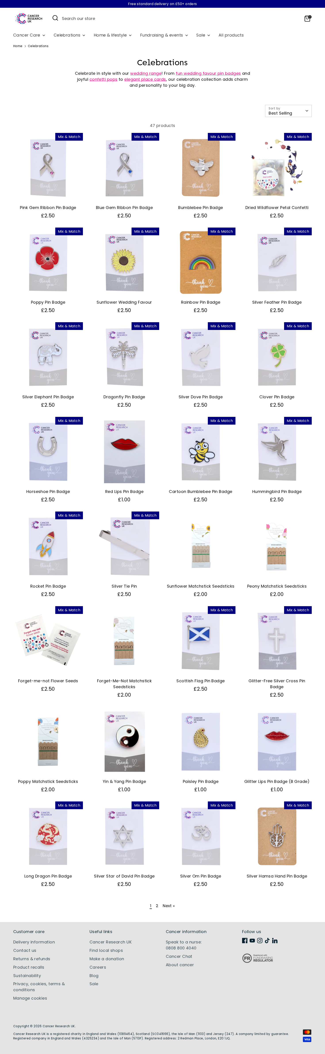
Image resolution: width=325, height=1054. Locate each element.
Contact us (24, 950)
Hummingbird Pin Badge (277, 491)
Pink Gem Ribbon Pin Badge (48, 207)
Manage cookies (30, 998)
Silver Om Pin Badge (200, 876)
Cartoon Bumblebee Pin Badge (200, 491)
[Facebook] (244, 940)
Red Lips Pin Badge (124, 491)
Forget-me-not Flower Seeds (48, 681)
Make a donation (107, 959)
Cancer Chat (179, 956)
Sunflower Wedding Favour (124, 302)
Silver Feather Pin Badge (277, 302)
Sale (201, 35)
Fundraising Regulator (257, 961)
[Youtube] (252, 940)
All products (231, 35)
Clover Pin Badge (276, 397)
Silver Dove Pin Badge (201, 397)
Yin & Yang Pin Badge (124, 781)
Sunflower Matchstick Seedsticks (201, 586)
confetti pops (104, 79)
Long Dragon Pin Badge (48, 876)
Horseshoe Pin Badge (48, 491)
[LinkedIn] (274, 940)
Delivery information (34, 942)
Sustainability (27, 975)
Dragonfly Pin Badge (124, 397)
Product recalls (28, 967)
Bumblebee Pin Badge (200, 207)
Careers (98, 967)
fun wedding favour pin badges (208, 73)
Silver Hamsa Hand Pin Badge (277, 876)
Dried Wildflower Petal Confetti (277, 207)
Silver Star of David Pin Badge (124, 876)
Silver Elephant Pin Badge (48, 397)
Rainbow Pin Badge (200, 302)
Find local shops (106, 950)
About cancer (180, 965)
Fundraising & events (162, 35)
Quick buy (48, 195)
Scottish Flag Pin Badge (200, 681)
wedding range (145, 73)
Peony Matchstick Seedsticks (277, 586)
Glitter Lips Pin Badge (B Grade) (277, 781)
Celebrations (68, 35)
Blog (94, 975)
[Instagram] (259, 940)
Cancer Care (27, 35)
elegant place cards (145, 79)
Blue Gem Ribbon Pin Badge (124, 207)
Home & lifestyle (111, 35)
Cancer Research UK (111, 942)
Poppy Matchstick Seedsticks (48, 781)
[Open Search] (55, 17)
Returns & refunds (31, 959)
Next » (169, 905)
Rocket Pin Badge (48, 586)
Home (18, 46)
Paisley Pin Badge (201, 781)
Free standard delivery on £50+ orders (162, 3)
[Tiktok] (267, 940)
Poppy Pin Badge (48, 302)
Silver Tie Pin (124, 586)
